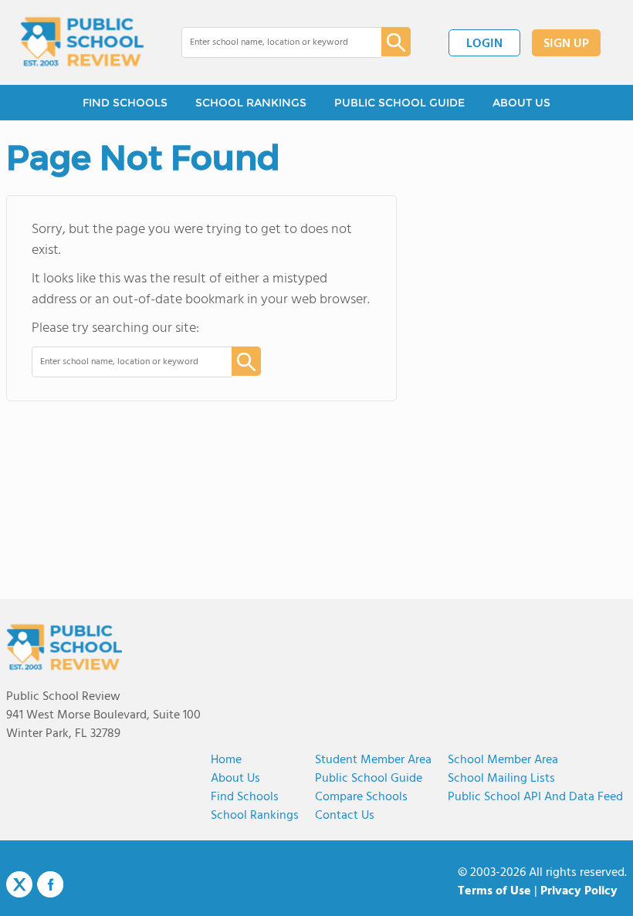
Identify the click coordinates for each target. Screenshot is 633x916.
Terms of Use (494, 891)
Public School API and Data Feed (535, 797)
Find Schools (245, 797)
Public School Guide (368, 778)
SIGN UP (566, 44)
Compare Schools (361, 797)
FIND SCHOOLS (125, 103)
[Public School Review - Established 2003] (82, 42)
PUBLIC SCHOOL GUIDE (399, 103)
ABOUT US (521, 103)
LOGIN (484, 44)
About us (235, 778)
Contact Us (344, 815)
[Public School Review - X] (19, 885)
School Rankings (255, 815)
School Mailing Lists (501, 778)
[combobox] (270, 42)
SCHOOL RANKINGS (250, 103)
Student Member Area (373, 760)
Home (226, 760)
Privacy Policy (579, 891)
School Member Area (503, 760)
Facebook (50, 884)
